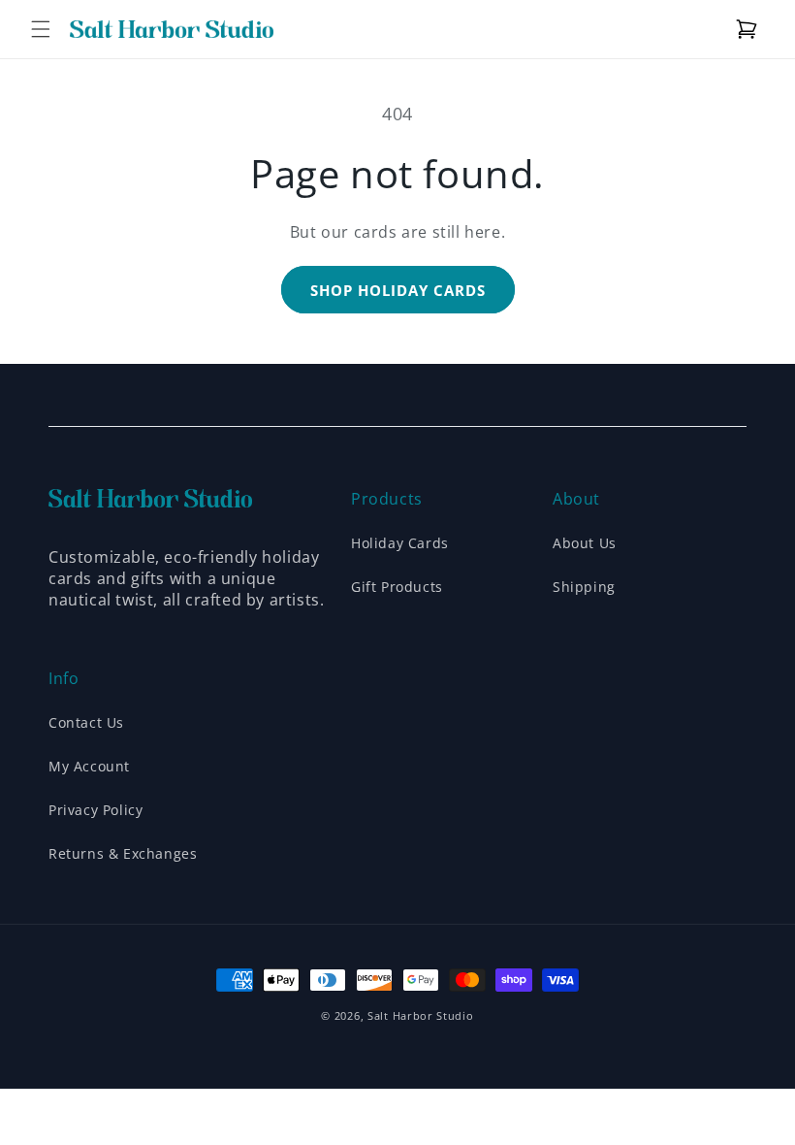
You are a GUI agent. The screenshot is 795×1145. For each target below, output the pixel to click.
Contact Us (86, 722)
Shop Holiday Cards (398, 290)
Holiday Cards (400, 543)
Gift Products (397, 586)
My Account (89, 766)
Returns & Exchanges (122, 853)
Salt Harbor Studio (420, 1015)
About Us (585, 543)
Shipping (584, 586)
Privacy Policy (95, 810)
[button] (40, 29)
